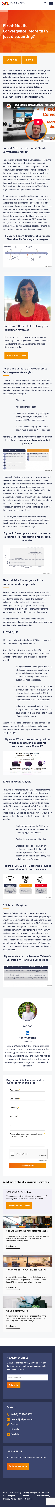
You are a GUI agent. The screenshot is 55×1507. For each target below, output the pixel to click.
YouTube (15, 1434)
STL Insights (9, 1496)
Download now (15, 1206)
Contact (25, 1496)
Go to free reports (18, 1466)
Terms (21, 1499)
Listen (29, 59)
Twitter (14, 1424)
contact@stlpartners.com (23, 1419)
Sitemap (29, 1499)
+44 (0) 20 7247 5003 (21, 1414)
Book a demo (13, 355)
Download (12, 59)
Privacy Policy (9, 1499)
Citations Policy (43, 1496)
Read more (11, 1246)
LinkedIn (15, 1429)
